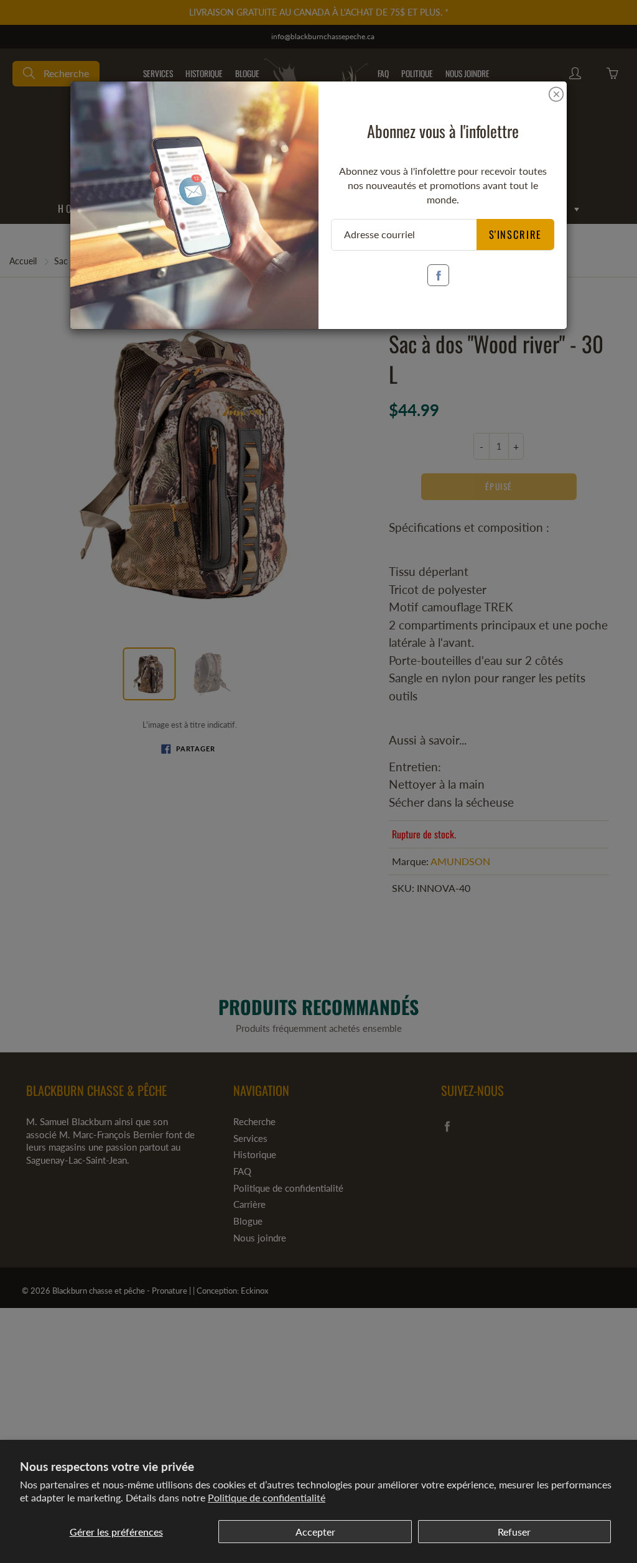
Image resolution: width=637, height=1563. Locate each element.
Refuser (514, 1531)
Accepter (315, 1531)
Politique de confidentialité (266, 1497)
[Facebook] (438, 275)
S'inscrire (515, 234)
